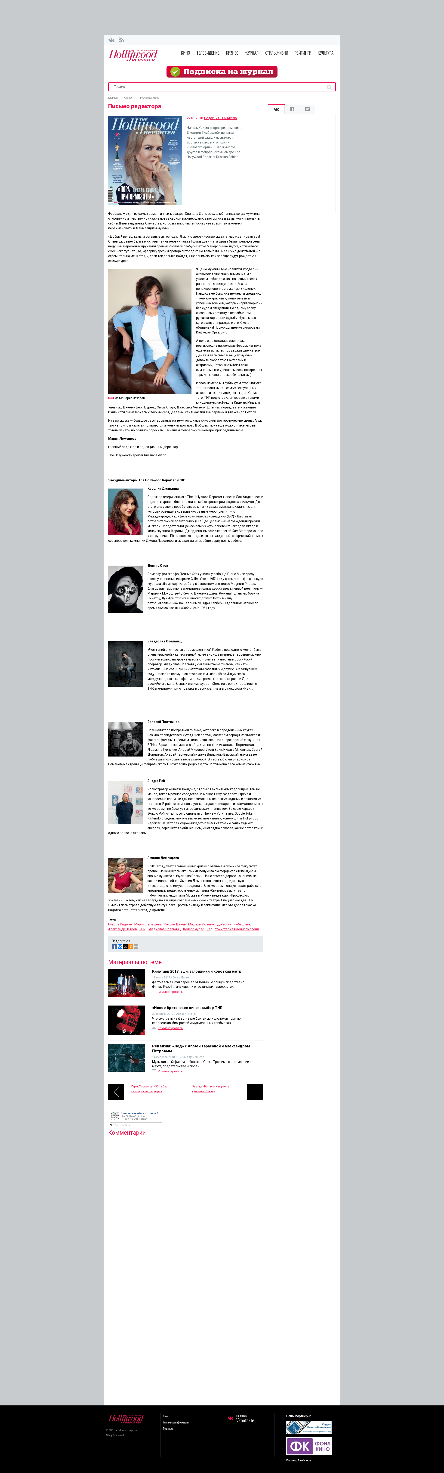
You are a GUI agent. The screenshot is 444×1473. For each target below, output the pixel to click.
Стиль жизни (276, 53)
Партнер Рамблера (298, 1460)
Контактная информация (176, 1422)
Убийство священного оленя (237, 929)
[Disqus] (185, 1199)
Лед (209, 929)
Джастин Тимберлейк (234, 924)
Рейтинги (303, 53)
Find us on (245, 1419)
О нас (165, 1416)
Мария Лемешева (148, 924)
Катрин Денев (175, 924)
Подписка (168, 1429)
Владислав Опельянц (164, 929)
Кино (185, 53)
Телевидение (208, 53)
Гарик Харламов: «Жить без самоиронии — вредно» (149, 1089)
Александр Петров (122, 929)
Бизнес (232, 53)
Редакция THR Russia (220, 118)
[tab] (276, 109)
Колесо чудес (193, 929)
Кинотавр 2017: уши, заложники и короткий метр (196, 971)
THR (142, 929)
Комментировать (170, 991)
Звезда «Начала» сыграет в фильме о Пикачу (210, 1089)
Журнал (252, 53)
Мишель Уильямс (201, 924)
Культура (326, 53)
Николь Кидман (120, 924)
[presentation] (276, 109)
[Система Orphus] (136, 1127)
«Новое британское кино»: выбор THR (187, 1008)
